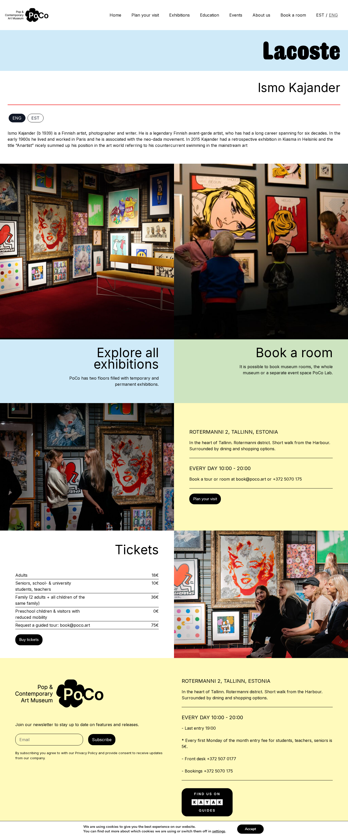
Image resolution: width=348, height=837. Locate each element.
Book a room (293, 15)
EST (320, 15)
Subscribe (102, 739)
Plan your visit (145, 15)
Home (115, 15)
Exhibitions (179, 15)
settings (218, 831)
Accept (250, 829)
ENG (333, 15)
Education (209, 15)
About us (261, 15)
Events (235, 15)
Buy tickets (29, 639)
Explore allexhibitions (126, 358)
